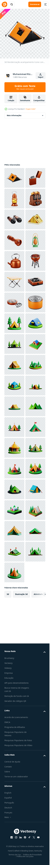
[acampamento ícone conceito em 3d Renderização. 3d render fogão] (14, 404)
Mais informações (14, 113)
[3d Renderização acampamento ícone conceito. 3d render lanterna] (14, 217)
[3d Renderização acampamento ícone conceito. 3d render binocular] (14, 259)
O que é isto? (30, 109)
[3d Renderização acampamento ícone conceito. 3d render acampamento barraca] (14, 176)
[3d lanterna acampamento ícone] (14, 321)
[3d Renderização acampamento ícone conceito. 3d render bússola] (14, 425)
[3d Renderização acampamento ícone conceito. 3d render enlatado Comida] (14, 446)
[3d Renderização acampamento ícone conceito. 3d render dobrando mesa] (14, 383)
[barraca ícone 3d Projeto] (14, 279)
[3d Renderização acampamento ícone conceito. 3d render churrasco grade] (14, 363)
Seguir (40, 77)
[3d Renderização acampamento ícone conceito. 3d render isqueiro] (14, 196)
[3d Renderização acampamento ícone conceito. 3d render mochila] (14, 238)
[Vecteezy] (4, 4)
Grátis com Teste (25, 87)
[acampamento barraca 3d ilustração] (14, 466)
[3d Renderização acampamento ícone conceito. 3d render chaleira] (14, 342)
